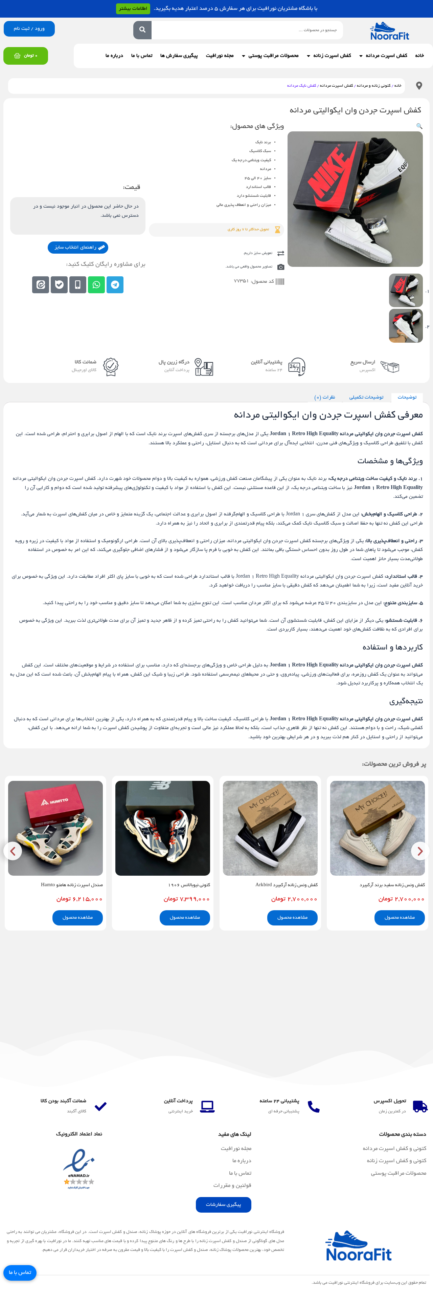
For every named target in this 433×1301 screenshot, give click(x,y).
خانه (419, 56)
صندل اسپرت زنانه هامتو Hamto (72, 885)
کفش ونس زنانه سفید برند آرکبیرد (392, 885)
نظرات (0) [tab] (324, 397)
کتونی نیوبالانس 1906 (189, 885)
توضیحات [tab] (407, 397)
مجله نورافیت (220, 56)
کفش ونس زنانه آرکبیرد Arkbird (286, 885)
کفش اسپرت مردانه (336, 86)
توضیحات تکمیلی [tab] (366, 397)
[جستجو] (142, 30)
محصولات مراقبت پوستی (274, 56)
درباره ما (114, 56)
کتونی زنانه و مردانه (373, 86)
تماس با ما (141, 56)
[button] (419, 127)
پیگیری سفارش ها (179, 56)
